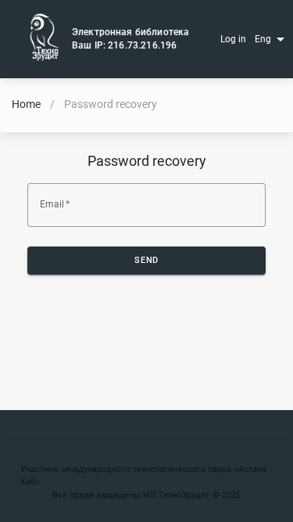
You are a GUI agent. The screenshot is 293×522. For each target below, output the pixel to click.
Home (26, 104)
